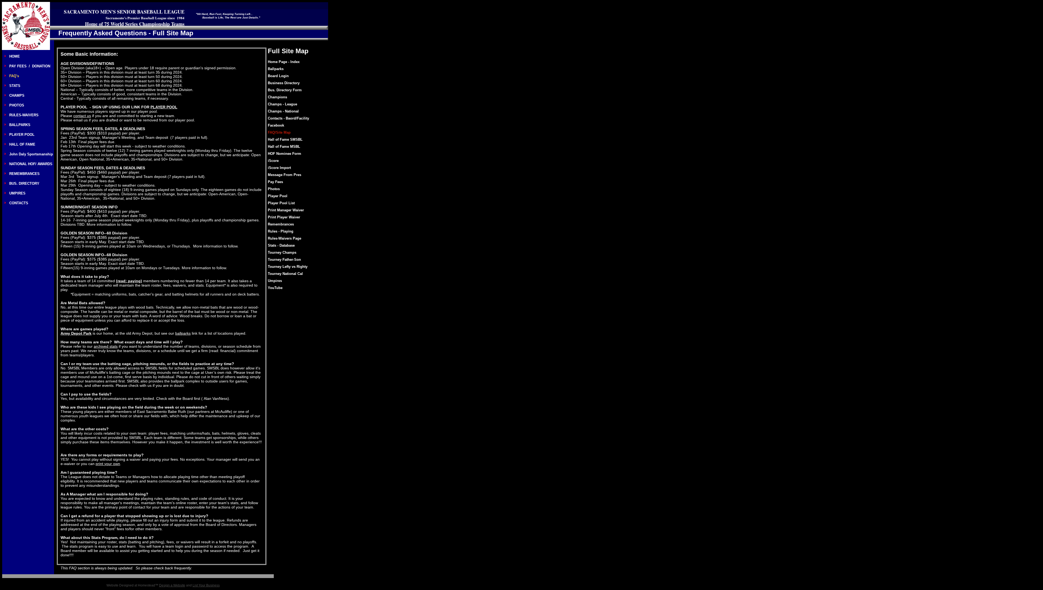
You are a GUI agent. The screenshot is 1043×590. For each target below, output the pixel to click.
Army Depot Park (76, 333)
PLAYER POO (162, 107)
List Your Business (206, 585)
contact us (82, 116)
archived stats (106, 346)
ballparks (183, 333)
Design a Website (172, 585)
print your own (108, 464)
